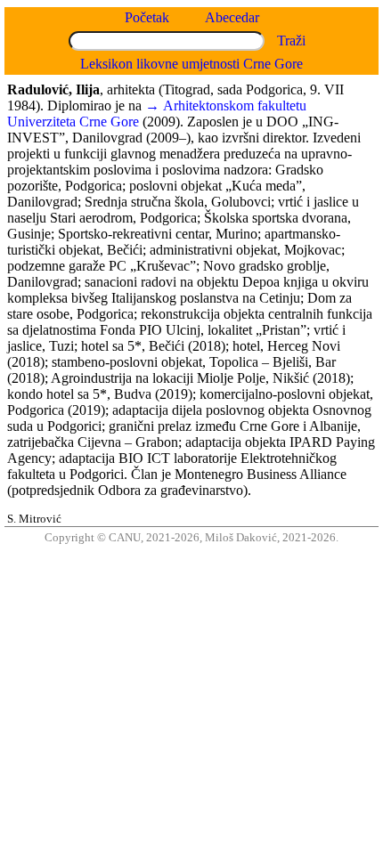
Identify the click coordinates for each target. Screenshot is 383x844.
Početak (147, 17)
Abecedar (232, 17)
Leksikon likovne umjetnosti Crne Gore (191, 63)
